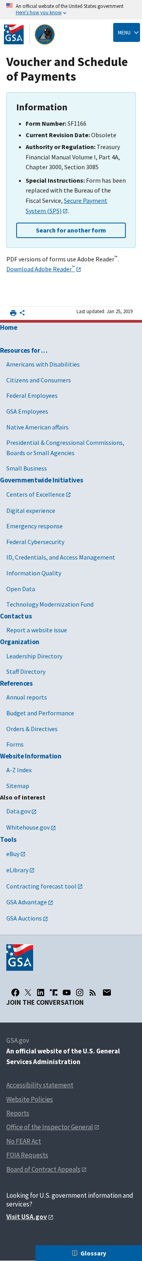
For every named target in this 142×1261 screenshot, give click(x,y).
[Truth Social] (54, 992)
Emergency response (34, 526)
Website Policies (29, 1099)
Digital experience (30, 510)
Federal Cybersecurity (35, 542)
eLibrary (17, 870)
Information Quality (33, 573)
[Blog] (93, 992)
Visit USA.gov (26, 1216)
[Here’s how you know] (71, 9)
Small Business (26, 468)
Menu (124, 32)
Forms (15, 744)
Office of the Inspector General (49, 1127)
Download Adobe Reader (40, 269)
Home (8, 327)
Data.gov (18, 811)
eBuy (12, 854)
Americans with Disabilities (43, 364)
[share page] (22, 314)
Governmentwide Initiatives (41, 480)
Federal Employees (32, 395)
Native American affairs (37, 427)
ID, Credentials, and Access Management (60, 557)
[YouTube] (67, 992)
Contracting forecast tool (41, 886)
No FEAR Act (23, 1141)
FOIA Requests (27, 1155)
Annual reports (26, 697)
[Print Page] (13, 313)
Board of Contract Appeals (43, 1169)
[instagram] (80, 992)
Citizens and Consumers (38, 380)
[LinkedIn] (41, 992)
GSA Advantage (26, 902)
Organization (19, 641)
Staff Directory (25, 671)
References (16, 683)
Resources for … (24, 350)
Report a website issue (36, 630)
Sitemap (17, 786)
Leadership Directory (34, 656)
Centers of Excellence (35, 494)
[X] (28, 992)
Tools (8, 839)
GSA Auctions (24, 918)
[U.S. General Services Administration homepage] (29, 34)
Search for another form (71, 230)
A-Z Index (19, 770)
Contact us (16, 616)
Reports (17, 1113)
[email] (107, 992)
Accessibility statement (39, 1085)
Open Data (20, 589)
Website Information (31, 756)
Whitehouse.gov (28, 827)
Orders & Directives (32, 729)
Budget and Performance (40, 713)
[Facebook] (15, 992)
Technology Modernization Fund (49, 604)
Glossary (93, 1253)
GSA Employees (27, 411)
